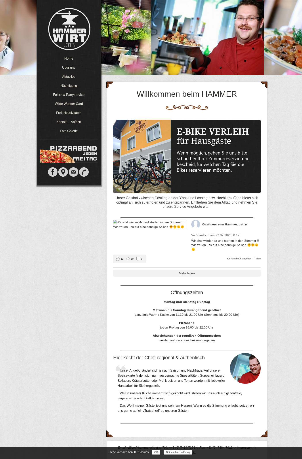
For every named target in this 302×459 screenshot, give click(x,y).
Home (68, 58)
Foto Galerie (69, 131)
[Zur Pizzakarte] (69, 160)
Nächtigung (69, 85)
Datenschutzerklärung (178, 452)
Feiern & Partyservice (68, 94)
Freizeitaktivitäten (68, 113)
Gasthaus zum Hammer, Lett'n (224, 224)
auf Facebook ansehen (239, 258)
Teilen (257, 258)
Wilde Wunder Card (69, 104)
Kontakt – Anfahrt (68, 122)
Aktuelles (68, 76)
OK (156, 452)
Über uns (68, 67)
